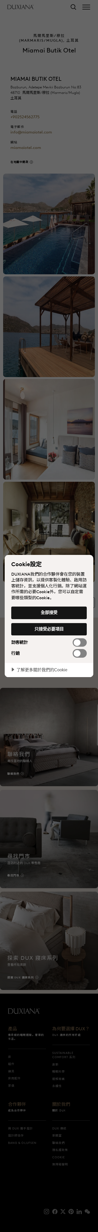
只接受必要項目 (49, 628)
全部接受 (49, 612)
